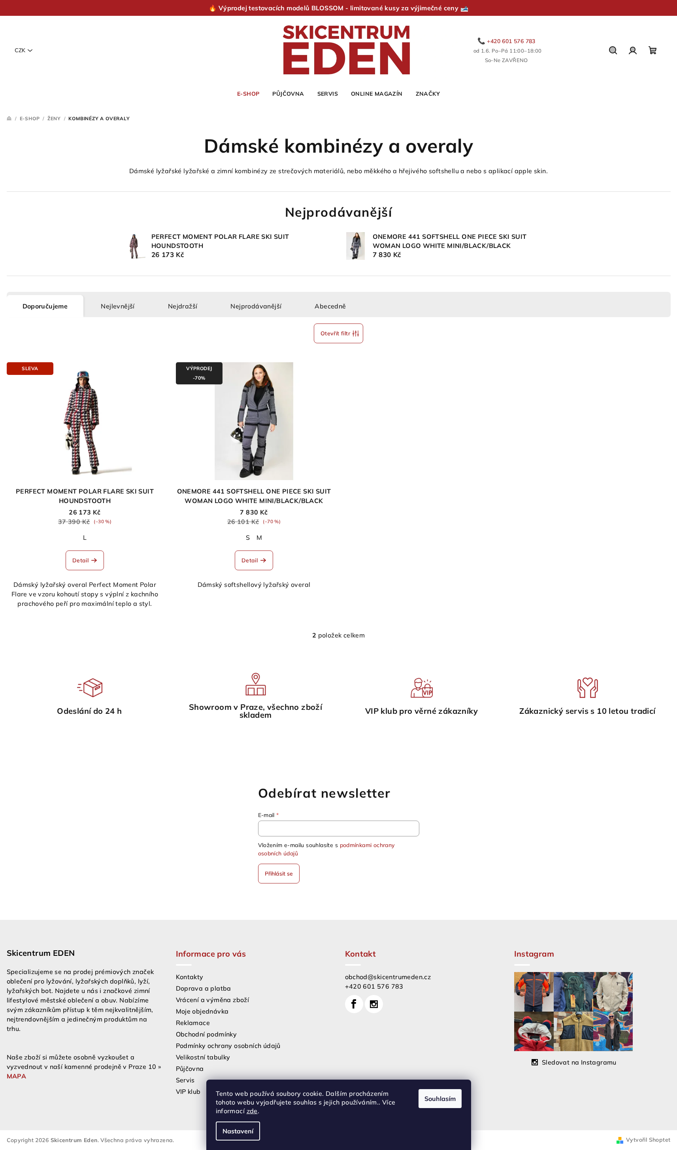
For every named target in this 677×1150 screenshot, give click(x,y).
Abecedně (330, 306)
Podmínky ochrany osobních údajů (228, 1046)
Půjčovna (190, 1068)
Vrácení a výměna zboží (212, 1000)
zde (252, 1111)
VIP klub (188, 1091)
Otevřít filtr (335, 333)
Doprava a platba (203, 988)
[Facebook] (354, 1004)
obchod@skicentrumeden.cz (388, 977)
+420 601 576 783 (374, 986)
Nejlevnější (117, 306)
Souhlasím (440, 1099)
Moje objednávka (202, 1011)
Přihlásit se (279, 873)
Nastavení (238, 1131)
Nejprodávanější (255, 306)
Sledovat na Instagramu (579, 1062)
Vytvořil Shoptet (648, 1139)
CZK (20, 50)
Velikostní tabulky (203, 1057)
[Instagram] (374, 1004)
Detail (80, 560)
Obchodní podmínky (206, 1034)
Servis (185, 1080)
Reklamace (193, 1023)
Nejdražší (183, 306)
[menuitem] (248, 94)
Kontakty (190, 977)
